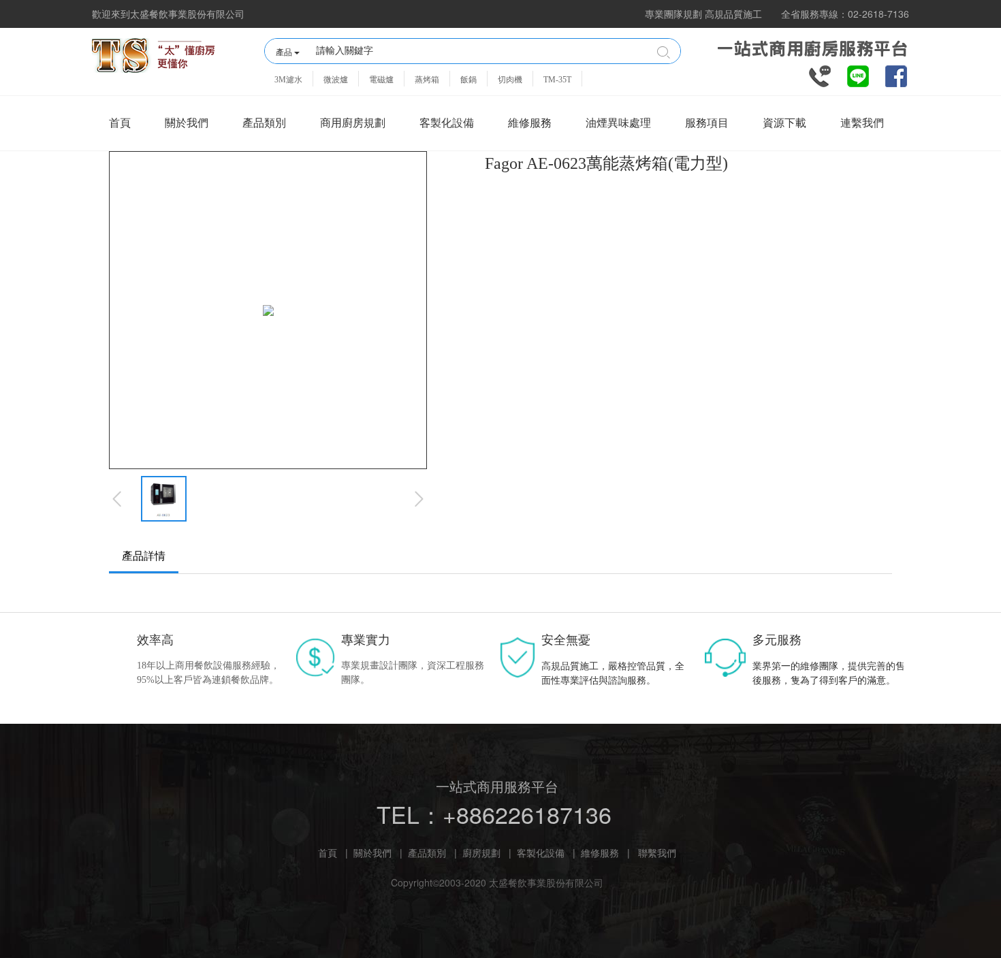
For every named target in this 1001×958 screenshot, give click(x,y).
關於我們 (186, 123)
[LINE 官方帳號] (858, 75)
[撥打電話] (820, 75)
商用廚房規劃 (352, 123)
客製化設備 (446, 123)
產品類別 (264, 123)
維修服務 (530, 123)
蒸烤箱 (427, 79)
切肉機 (510, 79)
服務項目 (707, 123)
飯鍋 (468, 79)
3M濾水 (288, 79)
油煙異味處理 (618, 123)
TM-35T (557, 79)
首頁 (120, 123)
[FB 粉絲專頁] (896, 75)
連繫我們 (862, 123)
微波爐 (335, 79)
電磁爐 (381, 79)
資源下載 (784, 123)
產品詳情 (143, 556)
